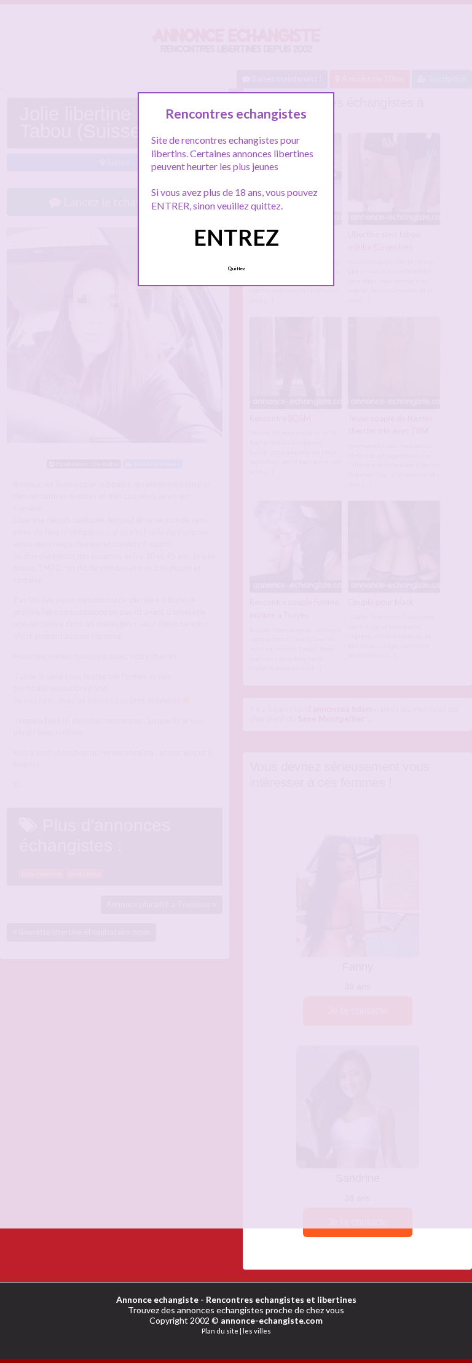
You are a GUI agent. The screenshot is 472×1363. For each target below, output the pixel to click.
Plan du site (220, 1331)
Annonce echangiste (157, 1299)
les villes (257, 1331)
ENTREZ (236, 237)
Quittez (236, 268)
